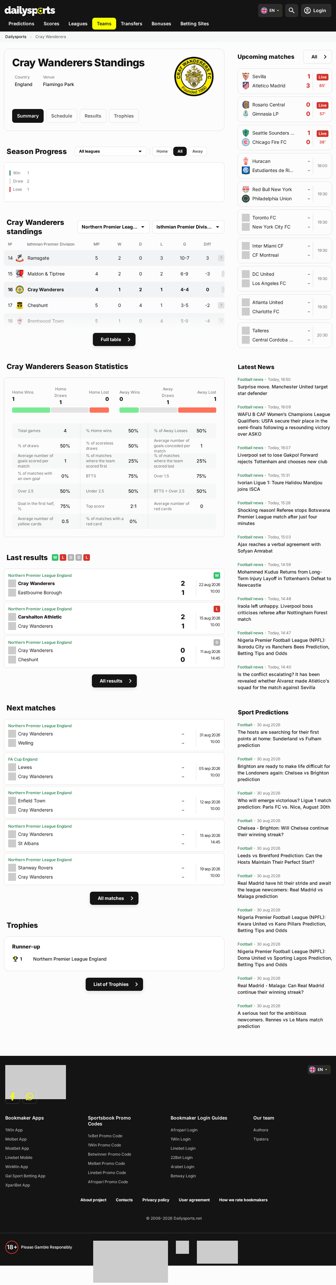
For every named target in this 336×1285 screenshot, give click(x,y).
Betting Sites (194, 23)
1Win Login (181, 1139)
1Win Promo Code (104, 1145)
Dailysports (15, 36)
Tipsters (260, 1139)
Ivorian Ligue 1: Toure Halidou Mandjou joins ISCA (280, 486)
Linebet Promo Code (107, 1172)
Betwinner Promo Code (109, 1154)
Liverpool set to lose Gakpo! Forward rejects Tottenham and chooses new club (282, 458)
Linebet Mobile (18, 1157)
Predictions (21, 23)
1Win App (14, 1129)
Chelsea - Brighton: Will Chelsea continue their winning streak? (283, 831)
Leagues (78, 23)
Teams (104, 23)
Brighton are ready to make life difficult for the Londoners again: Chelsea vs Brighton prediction (284, 772)
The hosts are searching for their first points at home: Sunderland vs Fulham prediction (279, 738)
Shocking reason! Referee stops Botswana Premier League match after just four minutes (284, 516)
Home (162, 151)
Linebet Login (183, 1148)
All (180, 151)
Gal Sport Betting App (25, 1175)
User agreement (194, 1199)
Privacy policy (155, 1199)
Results (93, 116)
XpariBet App (17, 1185)
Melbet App (16, 1139)
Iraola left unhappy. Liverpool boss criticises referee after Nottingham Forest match (282, 612)
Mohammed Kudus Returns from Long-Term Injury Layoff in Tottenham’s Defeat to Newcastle (284, 578)
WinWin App (16, 1166)
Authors (260, 1129)
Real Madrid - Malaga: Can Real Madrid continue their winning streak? (281, 989)
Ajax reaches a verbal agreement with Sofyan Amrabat (279, 547)
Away (197, 151)
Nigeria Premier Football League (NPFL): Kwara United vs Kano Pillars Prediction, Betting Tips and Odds (282, 923)
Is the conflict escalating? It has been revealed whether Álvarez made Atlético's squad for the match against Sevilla (283, 680)
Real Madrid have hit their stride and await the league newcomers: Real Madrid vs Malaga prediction (284, 889)
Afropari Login (184, 1129)
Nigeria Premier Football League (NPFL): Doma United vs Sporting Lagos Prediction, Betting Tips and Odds (285, 957)
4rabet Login (182, 1166)
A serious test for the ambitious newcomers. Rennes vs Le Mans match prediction (280, 1019)
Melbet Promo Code (106, 1163)
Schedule (61, 116)
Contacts (124, 1199)
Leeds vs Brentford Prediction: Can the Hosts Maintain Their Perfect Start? (280, 859)
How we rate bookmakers (243, 1199)
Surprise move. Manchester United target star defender (283, 390)
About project (93, 1199)
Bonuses (161, 23)
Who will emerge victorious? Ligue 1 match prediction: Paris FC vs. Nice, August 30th (284, 803)
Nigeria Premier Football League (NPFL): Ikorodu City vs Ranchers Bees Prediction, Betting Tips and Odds (283, 646)
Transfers (131, 23)
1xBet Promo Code (105, 1135)
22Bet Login (182, 1157)
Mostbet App (17, 1148)
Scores (51, 23)
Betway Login (183, 1175)
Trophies (124, 116)
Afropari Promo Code (108, 1181)
